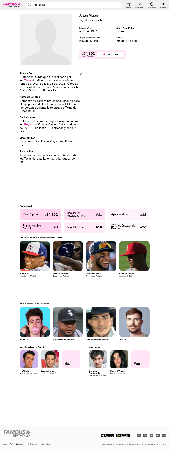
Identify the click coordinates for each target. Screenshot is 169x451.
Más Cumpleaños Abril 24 (32, 347)
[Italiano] (158, 435)
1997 (93, 31)
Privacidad (32, 444)
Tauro (120, 31)
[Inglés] (139, 435)
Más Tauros (94, 347)
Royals (28, 124)
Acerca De (7, 444)
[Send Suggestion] (81, 74)
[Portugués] (145, 435)
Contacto (20, 444)
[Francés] (151, 435)
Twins (28, 80)
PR (96, 40)
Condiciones (46, 444)
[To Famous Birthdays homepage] (12, 5)
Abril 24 (84, 31)
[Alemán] (164, 435)
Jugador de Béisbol (91, 20)
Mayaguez (86, 40)
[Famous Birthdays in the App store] (107, 436)
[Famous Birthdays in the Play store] (123, 436)
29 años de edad (127, 40)
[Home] (43, 433)
